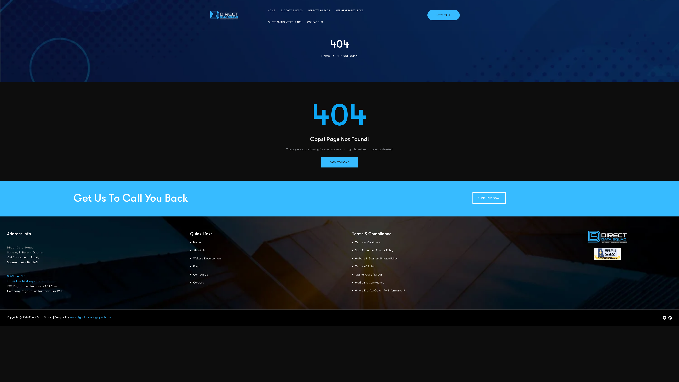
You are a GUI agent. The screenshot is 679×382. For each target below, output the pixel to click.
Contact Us (200, 274)
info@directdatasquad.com (26, 281)
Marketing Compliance (369, 282)
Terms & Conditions (368, 242)
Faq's (196, 266)
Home (197, 242)
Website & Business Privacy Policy (376, 258)
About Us (199, 250)
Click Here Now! (489, 198)
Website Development (207, 258)
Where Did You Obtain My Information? (380, 290)
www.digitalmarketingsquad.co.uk (90, 317)
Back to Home (339, 162)
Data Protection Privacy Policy (374, 250)
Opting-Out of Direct (368, 274)
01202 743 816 (16, 276)
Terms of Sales (365, 266)
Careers (198, 282)
